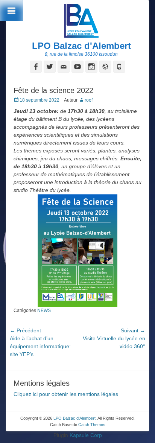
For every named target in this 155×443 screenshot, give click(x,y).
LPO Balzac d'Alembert (81, 46)
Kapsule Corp (86, 435)
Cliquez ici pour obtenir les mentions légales (66, 394)
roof (89, 100)
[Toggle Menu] (11, 10)
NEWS (44, 310)
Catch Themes (91, 424)
